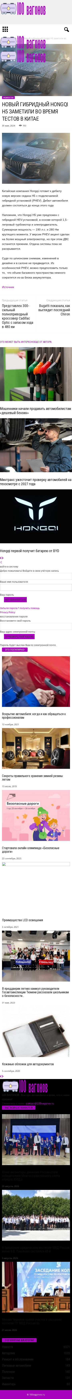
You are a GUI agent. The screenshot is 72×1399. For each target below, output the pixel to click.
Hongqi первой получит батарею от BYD (29, 551)
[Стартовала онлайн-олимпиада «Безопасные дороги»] (36, 815)
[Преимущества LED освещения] (36, 887)
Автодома (8, 1353)
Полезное (8, 1372)
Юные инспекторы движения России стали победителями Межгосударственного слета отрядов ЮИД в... (31, 1175)
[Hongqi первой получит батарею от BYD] (36, 516)
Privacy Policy (7, 612)
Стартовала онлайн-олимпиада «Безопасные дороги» (30, 850)
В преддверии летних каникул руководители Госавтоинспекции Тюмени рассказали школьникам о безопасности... (35, 992)
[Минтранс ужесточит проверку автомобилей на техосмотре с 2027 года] (36, 445)
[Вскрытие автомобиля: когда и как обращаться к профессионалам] (36, 681)
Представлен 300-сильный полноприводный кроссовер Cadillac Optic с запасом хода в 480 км (17, 316)
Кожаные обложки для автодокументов (28, 1064)
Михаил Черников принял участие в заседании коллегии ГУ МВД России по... (32, 1321)
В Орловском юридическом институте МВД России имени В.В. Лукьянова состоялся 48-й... (35, 1249)
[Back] (1, 562)
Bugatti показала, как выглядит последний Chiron (54, 310)
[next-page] (3, 558)
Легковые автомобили (16, 1365)
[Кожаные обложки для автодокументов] (36, 1031)
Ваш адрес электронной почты (17, 631)
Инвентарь (9, 1384)
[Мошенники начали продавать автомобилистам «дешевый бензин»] (36, 374)
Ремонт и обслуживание (18, 1359)
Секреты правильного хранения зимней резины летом (32, 777)
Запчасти (8, 1378)
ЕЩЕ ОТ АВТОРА (42, 341)
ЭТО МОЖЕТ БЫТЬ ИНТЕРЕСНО (17, 341)
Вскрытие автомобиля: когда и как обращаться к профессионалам (34, 715)
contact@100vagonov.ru (40, 1103)
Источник (8, 287)
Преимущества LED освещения (22, 920)
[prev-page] (1, 558)
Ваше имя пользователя (14, 581)
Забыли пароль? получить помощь (20, 608)
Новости (8, 97)
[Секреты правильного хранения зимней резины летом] (36, 748)
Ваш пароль (7, 594)
